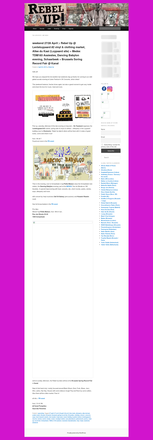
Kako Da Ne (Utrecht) (107, 212)
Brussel (43, 415)
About (34, 29)
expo (33, 417)
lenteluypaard (86, 417)
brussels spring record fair (60, 415)
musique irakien (60, 419)
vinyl (77, 421)
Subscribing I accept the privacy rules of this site (110, 146)
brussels (48, 415)
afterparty (79, 413)
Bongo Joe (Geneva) (107, 187)
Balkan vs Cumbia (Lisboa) (109, 181)
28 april (61, 413)
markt (44, 419)
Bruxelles (71, 415)
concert (82, 415)
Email (103, 137)
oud (67, 419)
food (37, 417)
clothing (77, 415)
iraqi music (59, 417)
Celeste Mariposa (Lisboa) (109, 190)
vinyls (81, 421)
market (40, 419)
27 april (51, 413)
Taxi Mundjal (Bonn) (107, 236)
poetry (86, 419)
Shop (63, 29)
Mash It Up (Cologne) (108, 216)
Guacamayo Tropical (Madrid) (110, 207)
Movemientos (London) (108, 220)
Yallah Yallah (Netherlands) (109, 245)
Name (103, 129)
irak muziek (52, 417)
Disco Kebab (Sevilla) (108, 192)
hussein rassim (43, 417)
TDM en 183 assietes (55, 421)
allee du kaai (86, 413)
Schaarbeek (45, 421)
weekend (86, 421)
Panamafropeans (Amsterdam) (111, 227)
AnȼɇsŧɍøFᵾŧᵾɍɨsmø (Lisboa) (110, 172)
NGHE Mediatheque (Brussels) (110, 225)
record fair (37, 421)
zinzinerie (35, 422)
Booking (56, 29)
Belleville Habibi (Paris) (108, 185)
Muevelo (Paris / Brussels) (109, 223)
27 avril (56, 413)
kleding (69, 417)
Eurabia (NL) (105, 196)
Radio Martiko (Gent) (107, 231)
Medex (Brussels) (106, 218)
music (53, 419)
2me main (72, 413)
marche (34, 419)
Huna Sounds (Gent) (107, 209)
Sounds (42, 29)
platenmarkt (79, 419)
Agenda (71, 29)
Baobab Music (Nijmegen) (109, 183)
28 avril (66, 413)
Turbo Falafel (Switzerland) (109, 242)
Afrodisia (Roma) (106, 170)
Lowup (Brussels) (106, 214)
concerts (87, 415)
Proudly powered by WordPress (76, 433)
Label (49, 29)
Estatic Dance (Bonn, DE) (109, 194)
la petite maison (77, 417)
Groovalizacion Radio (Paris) (110, 205)
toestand (64, 421)
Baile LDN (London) (107, 179)
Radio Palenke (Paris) (108, 234)
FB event (51, 141)
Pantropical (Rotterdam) (108, 229)
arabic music (36, 415)
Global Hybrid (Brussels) (109, 203)
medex (49, 419)
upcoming (41, 413)
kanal (65, 417)
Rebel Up (51, 67)
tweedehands (72, 421)
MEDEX (69, 186)
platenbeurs (72, 419)
